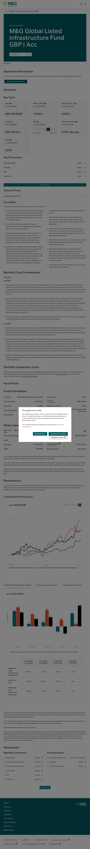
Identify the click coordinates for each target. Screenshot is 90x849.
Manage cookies (57, 437)
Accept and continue (58, 434)
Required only (40, 434)
